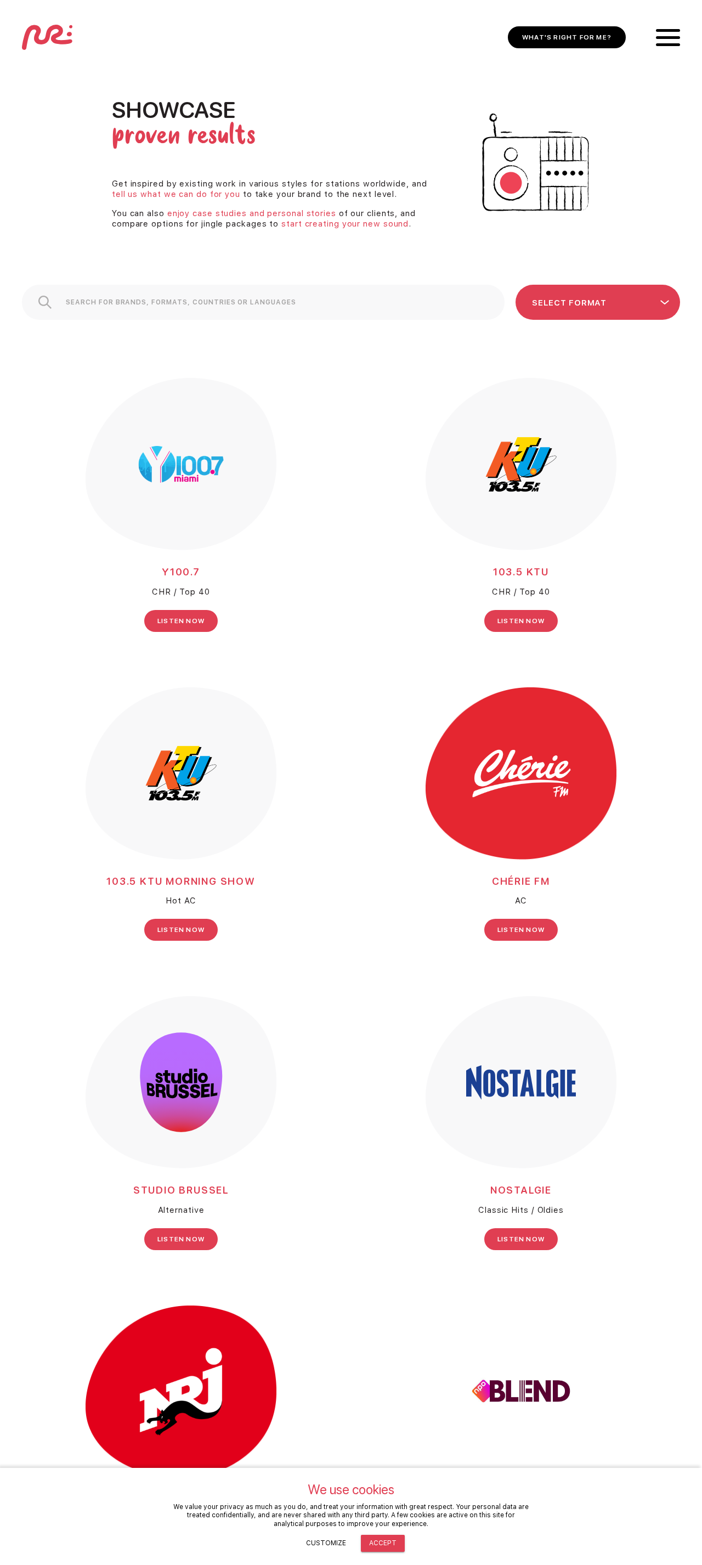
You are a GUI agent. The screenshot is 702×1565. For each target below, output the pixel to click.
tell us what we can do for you (176, 194)
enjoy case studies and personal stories (251, 213)
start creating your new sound (345, 224)
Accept (383, 1543)
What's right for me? (567, 37)
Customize (326, 1543)
